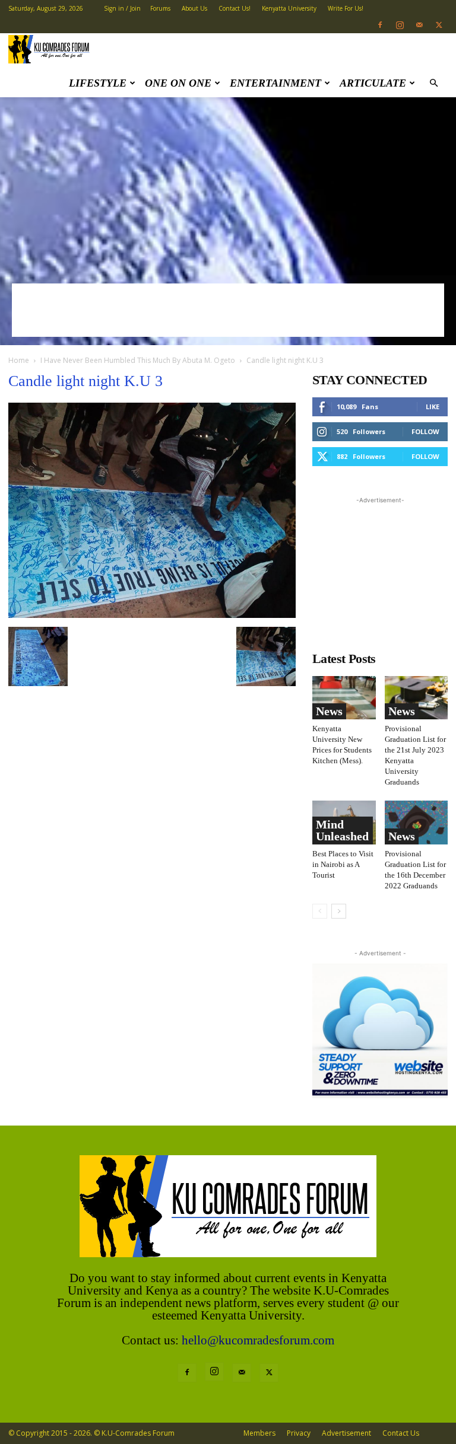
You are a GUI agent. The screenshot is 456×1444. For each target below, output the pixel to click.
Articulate (373, 83)
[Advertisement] (228, 186)
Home (18, 360)
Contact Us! (234, 8)
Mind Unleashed (342, 830)
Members (259, 1433)
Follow (425, 431)
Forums (160, 8)
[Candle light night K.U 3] (152, 615)
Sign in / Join (122, 8)
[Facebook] (380, 25)
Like (432, 406)
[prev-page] (319, 911)
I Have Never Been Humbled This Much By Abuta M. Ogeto (137, 360)
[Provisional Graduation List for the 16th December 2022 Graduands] (416, 822)
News (329, 711)
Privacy (299, 1433)
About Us (194, 8)
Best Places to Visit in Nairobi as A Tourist (342, 864)
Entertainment (275, 83)
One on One (178, 83)
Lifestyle (97, 83)
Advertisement (346, 1433)
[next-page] (338, 911)
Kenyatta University (289, 8)
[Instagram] (399, 25)
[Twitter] (439, 25)
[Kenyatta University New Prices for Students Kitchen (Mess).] (344, 697)
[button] (433, 83)
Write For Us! (345, 8)
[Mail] (419, 25)
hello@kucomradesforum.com (258, 1340)
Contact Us (400, 1433)
